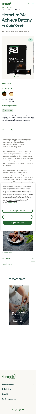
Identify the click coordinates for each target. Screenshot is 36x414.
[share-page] (30, 40)
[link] (33, 3)
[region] (18, 207)
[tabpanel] (19, 305)
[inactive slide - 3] (21, 76)
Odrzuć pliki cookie (17, 211)
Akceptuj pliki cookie (17, 223)
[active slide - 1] (14, 76)
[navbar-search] (29, 3)
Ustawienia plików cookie (17, 217)
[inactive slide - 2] (18, 76)
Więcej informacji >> (11, 202)
